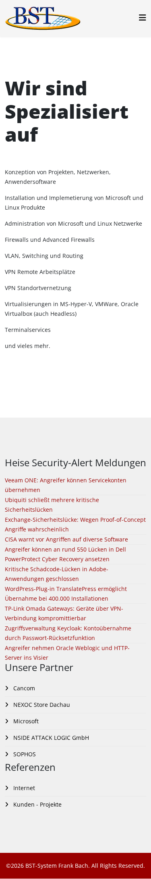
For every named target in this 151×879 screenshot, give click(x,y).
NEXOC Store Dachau (41, 704)
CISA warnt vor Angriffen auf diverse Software (66, 539)
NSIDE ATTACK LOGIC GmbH (50, 737)
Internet (23, 788)
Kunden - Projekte (37, 804)
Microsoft (25, 721)
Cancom (23, 688)
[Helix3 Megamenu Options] (142, 17)
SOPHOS (24, 754)
